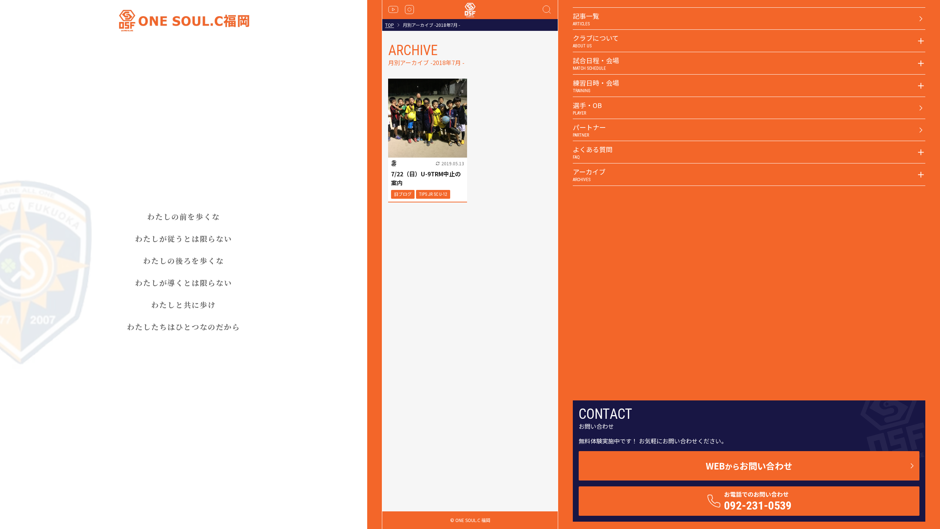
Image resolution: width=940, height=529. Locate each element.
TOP (389, 25)
